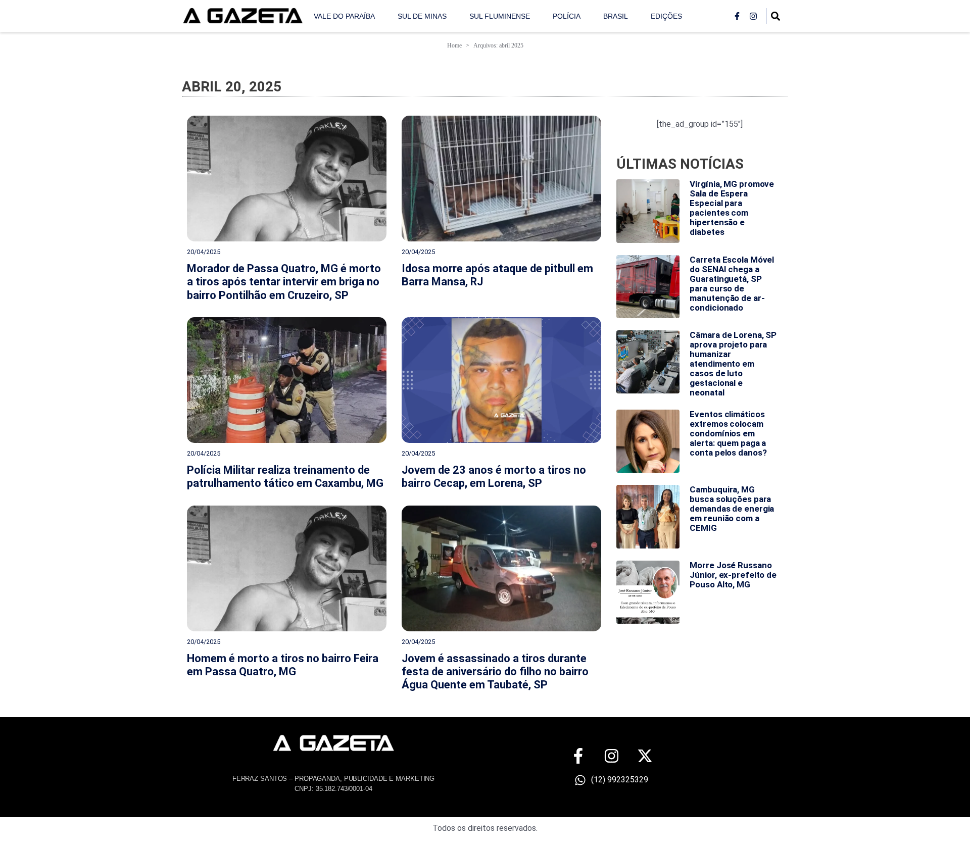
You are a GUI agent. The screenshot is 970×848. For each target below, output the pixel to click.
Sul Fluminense (499, 16)
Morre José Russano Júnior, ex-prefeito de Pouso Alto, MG (733, 574)
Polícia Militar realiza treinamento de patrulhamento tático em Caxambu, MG (285, 476)
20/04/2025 (203, 252)
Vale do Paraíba (344, 16)
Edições (666, 16)
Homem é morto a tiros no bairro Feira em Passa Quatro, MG (282, 665)
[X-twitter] (645, 756)
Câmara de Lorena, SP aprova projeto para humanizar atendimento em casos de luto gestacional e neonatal (733, 363)
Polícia (566, 16)
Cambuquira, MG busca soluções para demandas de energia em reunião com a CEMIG (732, 508)
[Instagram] (753, 16)
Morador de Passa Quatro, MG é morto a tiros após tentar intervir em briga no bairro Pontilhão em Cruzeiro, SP (284, 282)
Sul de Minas (422, 16)
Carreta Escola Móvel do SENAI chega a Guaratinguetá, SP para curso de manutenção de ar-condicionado (732, 284)
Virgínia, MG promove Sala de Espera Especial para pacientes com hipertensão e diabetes (732, 208)
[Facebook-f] (737, 16)
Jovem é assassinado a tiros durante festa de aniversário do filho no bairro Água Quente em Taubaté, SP (495, 671)
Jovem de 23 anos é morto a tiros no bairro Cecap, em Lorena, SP (494, 476)
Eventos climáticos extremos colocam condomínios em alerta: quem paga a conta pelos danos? (728, 433)
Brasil (615, 16)
